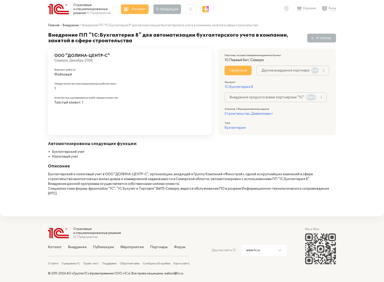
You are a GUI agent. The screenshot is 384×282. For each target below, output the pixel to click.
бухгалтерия (235, 128)
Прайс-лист (91, 263)
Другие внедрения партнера (289, 70)
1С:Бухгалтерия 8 (239, 87)
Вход (332, 8)
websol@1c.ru (173, 273)
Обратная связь (130, 263)
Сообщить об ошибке (156, 263)
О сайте (53, 263)
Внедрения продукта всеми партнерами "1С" (273, 97)
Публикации (103, 247)
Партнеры (159, 247)
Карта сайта (181, 263)
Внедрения (71, 25)
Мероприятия (132, 247)
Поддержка (109, 263)
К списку (324, 38)
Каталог (55, 247)
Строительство (237, 114)
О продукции (167, 9)
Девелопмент (262, 114)
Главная (53, 25)
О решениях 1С (70, 263)
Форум (179, 247)
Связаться (238, 70)
